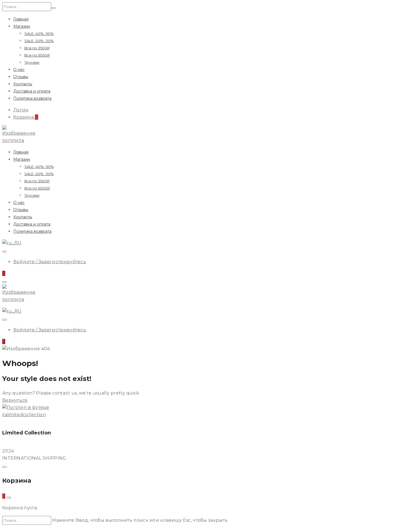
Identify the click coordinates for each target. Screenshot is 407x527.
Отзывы (20, 76)
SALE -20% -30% (39, 41)
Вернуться (15, 400)
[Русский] (12, 242)
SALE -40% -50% (39, 33)
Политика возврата (32, 98)
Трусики (31, 62)
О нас (19, 69)
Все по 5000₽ (37, 55)
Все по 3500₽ (37, 48)
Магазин (21, 26)
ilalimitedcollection (24, 414)
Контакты (22, 83)
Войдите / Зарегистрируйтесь (49, 261)
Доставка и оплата (31, 91)
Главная (21, 19)
